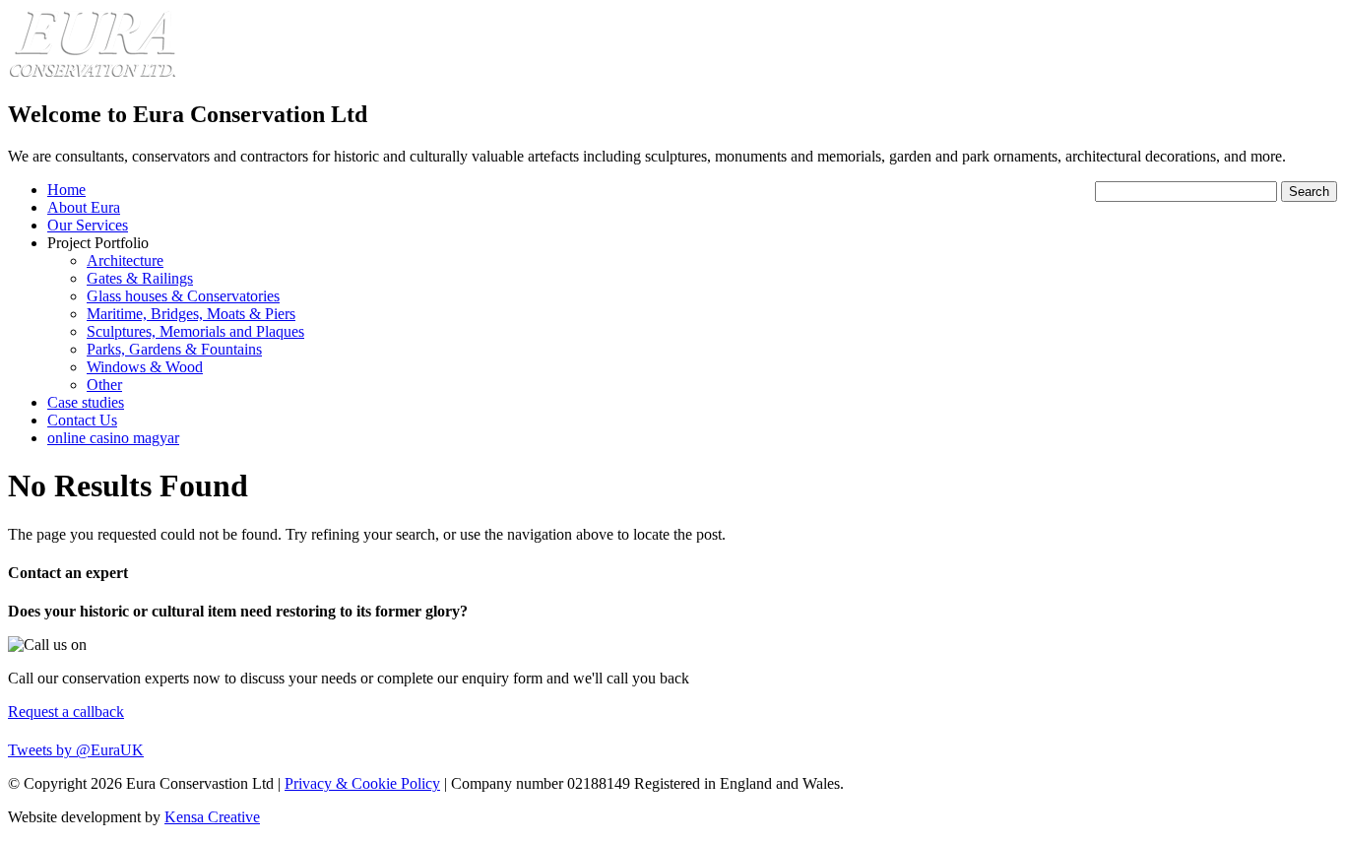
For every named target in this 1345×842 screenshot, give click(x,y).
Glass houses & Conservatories (183, 296)
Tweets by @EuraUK (76, 750)
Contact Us (82, 420)
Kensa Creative (212, 817)
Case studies (85, 402)
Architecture (125, 260)
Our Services (87, 225)
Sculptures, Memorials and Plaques (195, 331)
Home (66, 189)
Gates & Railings (140, 278)
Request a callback (66, 711)
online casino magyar (113, 437)
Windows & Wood (145, 366)
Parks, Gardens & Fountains (174, 349)
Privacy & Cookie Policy (362, 783)
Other (104, 384)
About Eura (83, 207)
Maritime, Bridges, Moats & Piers (191, 313)
